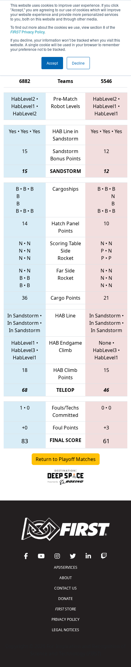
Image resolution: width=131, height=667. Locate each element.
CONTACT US (65, 588)
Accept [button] (52, 63)
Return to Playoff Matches (66, 459)
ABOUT (65, 577)
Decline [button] (78, 63)
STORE (65, 609)
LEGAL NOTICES (65, 629)
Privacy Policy (27, 31)
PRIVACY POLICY (65, 619)
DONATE (65, 598)
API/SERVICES (65, 567)
